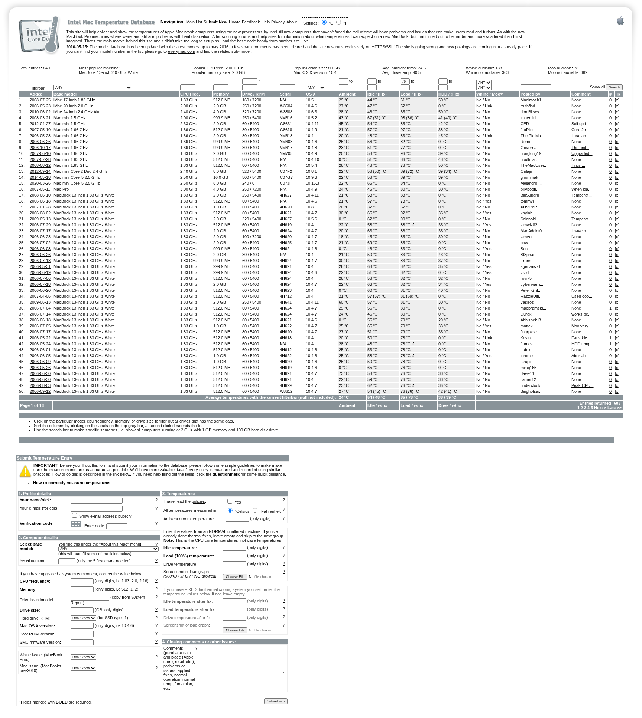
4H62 (284, 248)
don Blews (530, 112)
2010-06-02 (40, 112)
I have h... (580, 231)
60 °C (372, 290)
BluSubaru (530, 195)
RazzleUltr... (531, 296)
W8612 (286, 391)
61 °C (406, 100)
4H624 (286, 231)
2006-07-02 (40, 242)
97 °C (406, 129)
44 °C (372, 100)
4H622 (286, 326)
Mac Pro (61, 189)
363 (505, 72)
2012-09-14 (40, 171)
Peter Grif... (531, 290)
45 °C (344, 124)
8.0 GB (219, 171)
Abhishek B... (532, 320)
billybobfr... (530, 189)
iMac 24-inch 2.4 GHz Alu (76, 112)
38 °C (443, 129)
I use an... (580, 135)
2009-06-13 (40, 302)
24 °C (344, 189)
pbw (524, 242)
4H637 (286, 219)
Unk (488, 106)
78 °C (406, 165)
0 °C (442, 106)
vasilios (527, 302)
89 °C (406, 177)
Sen (524, 248)
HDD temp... (582, 344)
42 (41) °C (447, 391)
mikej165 (528, 367)
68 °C (372, 266)
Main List (194, 22)
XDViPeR (529, 207)
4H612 (286, 349)
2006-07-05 (40, 326)
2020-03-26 (40, 183)
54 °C (372, 124)
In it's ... (578, 165)
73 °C (406, 201)
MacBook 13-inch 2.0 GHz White (108, 72)
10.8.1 (311, 171)
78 (576, 68)
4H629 (286, 385)
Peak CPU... (582, 385)
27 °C (344, 106)
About (291, 22)
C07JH (286, 183)
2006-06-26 (40, 141)
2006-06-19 (40, 272)
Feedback (251, 22)
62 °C (406, 207)
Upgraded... (582, 153)
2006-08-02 (40, 213)
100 (245, 237)
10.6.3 (311, 112)
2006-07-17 (40, 231)
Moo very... (581, 326)
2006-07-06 (40, 278)
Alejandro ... (531, 183)
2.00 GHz (234, 68)
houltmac (529, 159)
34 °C (443, 284)
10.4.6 (311, 106)
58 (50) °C (376, 171)
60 (244, 124)
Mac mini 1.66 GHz (71, 129)
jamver (527, 237)
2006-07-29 (40, 225)
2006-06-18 (40, 201)
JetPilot (527, 129)
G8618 (286, 129)
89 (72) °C (410, 171)
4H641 (286, 302)
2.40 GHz (189, 112)
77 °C (406, 147)
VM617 (286, 147)
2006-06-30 (40, 373)
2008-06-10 (40, 195)
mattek (527, 326)
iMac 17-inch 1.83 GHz (74, 100)
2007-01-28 (40, 207)
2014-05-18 (40, 177)
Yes (488, 201)
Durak (526, 314)
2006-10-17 (40, 147)
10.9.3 (311, 177)
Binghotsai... (531, 391)
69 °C (372, 242)
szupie (526, 361)
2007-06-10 (40, 153)
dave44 (527, 373)
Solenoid (528, 219)
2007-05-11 (40, 189)
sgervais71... (532, 266)
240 (245, 183)
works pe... (581, 314)
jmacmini (528, 118)
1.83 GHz (189, 100)
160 (245, 100)
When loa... (581, 189)
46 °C (372, 112)
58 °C (372, 153)
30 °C (443, 189)
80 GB (334, 68)
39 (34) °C (447, 171)
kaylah (526, 213)
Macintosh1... (533, 100)
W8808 (286, 112)
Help (266, 22)
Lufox (526, 349)
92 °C (406, 213)
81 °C (406, 290)
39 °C (443, 153)
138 (498, 68)
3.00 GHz (189, 189)
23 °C (344, 147)
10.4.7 (311, 213)
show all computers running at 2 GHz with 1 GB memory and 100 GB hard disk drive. (202, 430)
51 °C (372, 147)
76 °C (406, 367)
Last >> (614, 407)
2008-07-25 (40, 100)
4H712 (286, 296)
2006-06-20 (40, 290)
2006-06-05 (40, 355)
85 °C (406, 124)
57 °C (372, 129)
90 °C (406, 219)
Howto (234, 22)
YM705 (286, 153)
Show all (597, 87)
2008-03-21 (40, 118)
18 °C (344, 237)
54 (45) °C (376, 391)
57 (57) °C (376, 296)
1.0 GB (219, 207)
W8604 (286, 106)
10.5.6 (311, 219)
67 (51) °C (376, 118)
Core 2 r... (580, 129)
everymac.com (181, 51)
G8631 (286, 124)
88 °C (406, 225)
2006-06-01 (40, 349)
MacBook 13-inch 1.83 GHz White (84, 195)
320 (245, 112)
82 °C (406, 141)
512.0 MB (221, 100)
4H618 (286, 338)
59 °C (443, 112)
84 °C (406, 183)
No (479, 100)
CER (525, 124)
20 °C (344, 135)
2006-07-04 (40, 308)
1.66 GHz (189, 129)
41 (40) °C (447, 118)
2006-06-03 (40, 248)
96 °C (406, 153)
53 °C (372, 195)
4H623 (286, 290)
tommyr (527, 201)
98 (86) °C (410, 118)
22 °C (344, 171)
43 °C (344, 118)
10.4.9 (311, 129)
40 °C (443, 290)
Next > (600, 407)
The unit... (580, 147)
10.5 (310, 100)
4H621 (286, 213)
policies (198, 501)
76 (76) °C (410, 391)
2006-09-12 (40, 391)
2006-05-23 (40, 106)
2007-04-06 (40, 296)
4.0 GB (219, 112)
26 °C (344, 207)
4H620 (286, 207)
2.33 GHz (189, 124)
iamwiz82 (529, 225)
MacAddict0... (533, 231)
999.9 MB (221, 118)
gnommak (529, 177)
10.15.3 (312, 183)
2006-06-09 (40, 361)
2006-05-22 (40, 338)
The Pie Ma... (532, 135)
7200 (256, 100)
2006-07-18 (40, 260)
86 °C (406, 159)
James (527, 344)
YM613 (286, 135)
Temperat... (581, 195)
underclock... (532, 385)
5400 (256, 118)
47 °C (372, 106)
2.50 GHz (189, 177)
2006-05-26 (40, 367)
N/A (283, 100)
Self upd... (580, 124)
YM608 (286, 141)
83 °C (406, 135)
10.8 (310, 207)
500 (245, 177)
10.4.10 (312, 159)
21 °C (344, 129)
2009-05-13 (40, 219)
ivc (306, 41)
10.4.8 (311, 147)
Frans (526, 260)
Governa (528, 147)
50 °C (443, 100)
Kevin (526, 338)
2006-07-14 (40, 314)
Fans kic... (580, 338)
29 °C (344, 100)
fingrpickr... (530, 332)
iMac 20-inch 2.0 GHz (73, 106)
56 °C (372, 141)
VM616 (286, 118)
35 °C (443, 213)
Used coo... (581, 296)
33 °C (443, 326)
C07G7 (286, 177)
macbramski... (533, 308)
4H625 (286, 242)
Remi (525, 141)
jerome (527, 355)
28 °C (344, 112)
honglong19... (533, 153)
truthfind (528, 106)
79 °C (406, 320)
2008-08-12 (40, 165)
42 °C (443, 124)
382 (584, 72)
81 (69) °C (410, 296)
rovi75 (526, 278)
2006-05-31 (40, 266)
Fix (382, 94)
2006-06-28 (40, 237)
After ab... (580, 355)
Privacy (278, 22)
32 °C (372, 207)
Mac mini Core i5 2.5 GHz (77, 177)
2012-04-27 (40, 124)
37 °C (443, 260)
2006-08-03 (40, 385)
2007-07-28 (40, 159)
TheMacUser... (534, 165)
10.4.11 (312, 124)
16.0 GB (220, 177)
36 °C (443, 385)
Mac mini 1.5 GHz (70, 118)
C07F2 (286, 171)
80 (244, 129)
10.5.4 (311, 165)
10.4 (333, 72)
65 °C (406, 112)
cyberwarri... (532, 284)
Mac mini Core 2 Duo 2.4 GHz (81, 171)
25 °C (344, 141)
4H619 (286, 225)
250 (245, 106)
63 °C (372, 231)
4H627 (286, 195)
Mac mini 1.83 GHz (71, 159)
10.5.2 (311, 118)
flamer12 (528, 379)
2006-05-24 (40, 344)
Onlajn (526, 171)
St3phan (528, 254)
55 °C (372, 320)
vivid (525, 272)
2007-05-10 (40, 129)
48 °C (372, 135)
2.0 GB (238, 72)
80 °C (406, 189)
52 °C (406, 106)
